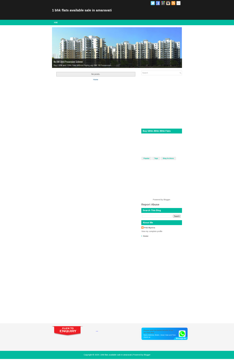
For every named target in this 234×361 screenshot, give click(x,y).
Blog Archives (168, 158)
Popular (147, 158)
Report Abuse (150, 204)
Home (56, 22)
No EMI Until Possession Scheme (68, 61)
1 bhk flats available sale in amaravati (82, 10)
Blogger (167, 200)
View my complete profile (151, 231)
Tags (156, 158)
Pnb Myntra (149, 228)
